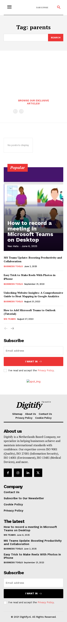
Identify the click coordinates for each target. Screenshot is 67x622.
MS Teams (9, 319)
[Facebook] (8, 473)
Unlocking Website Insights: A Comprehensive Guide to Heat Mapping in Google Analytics (33, 294)
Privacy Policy (46, 370)
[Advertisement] (33, 71)
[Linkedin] (28, 473)
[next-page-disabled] (21, 111)
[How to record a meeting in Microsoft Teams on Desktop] (33, 209)
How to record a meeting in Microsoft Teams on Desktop (30, 231)
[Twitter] (38, 473)
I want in (31, 361)
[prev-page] (15, 111)
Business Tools (13, 266)
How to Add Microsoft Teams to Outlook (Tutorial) (29, 312)
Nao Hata (12, 246)
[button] (58, 7)
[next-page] (12, 328)
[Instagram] (18, 473)
